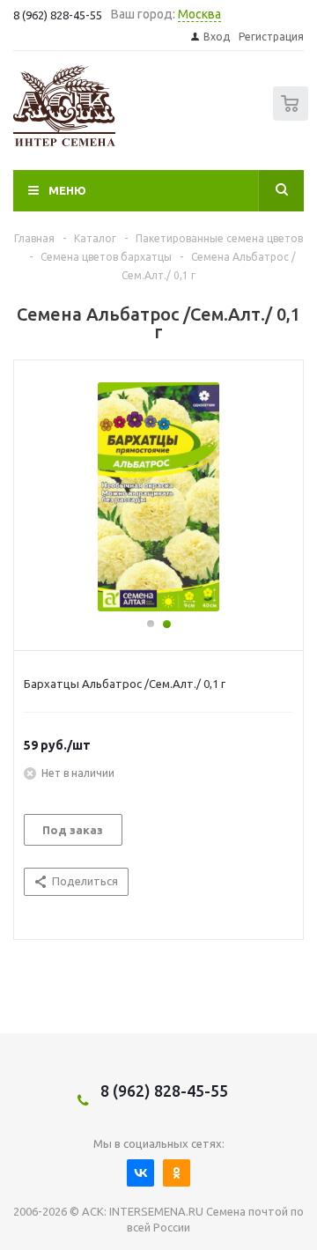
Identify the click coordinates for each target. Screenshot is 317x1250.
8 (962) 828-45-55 (164, 1090)
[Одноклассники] (176, 1173)
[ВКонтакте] (140, 1173)
